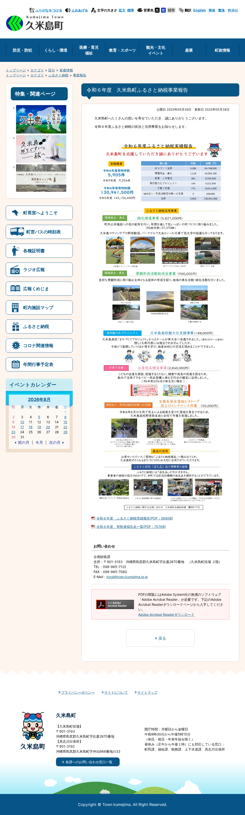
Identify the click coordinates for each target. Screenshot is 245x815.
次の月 (55, 442)
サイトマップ (147, 692)
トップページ (16, 70)
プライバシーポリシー (78, 692)
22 (65, 427)
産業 (189, 50)
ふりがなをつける (48, 10)
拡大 (122, 10)
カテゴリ (37, 70)
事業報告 (79, 75)
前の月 (23, 442)
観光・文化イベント (155, 50)
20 (48, 427)
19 (39, 427)
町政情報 (222, 50)
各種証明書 (34, 250)
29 (65, 432)
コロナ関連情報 (38, 345)
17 (22, 427)
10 (22, 422)
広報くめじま (36, 288)
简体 (212, 10)
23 (13, 432)
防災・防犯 (22, 50)
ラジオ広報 (34, 269)
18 (31, 427)
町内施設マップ (38, 307)
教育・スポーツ (122, 50)
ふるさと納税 (58, 75)
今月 (39, 442)
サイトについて (116, 692)
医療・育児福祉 (89, 50)
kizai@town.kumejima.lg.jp (127, 577)
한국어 (233, 10)
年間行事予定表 (38, 364)
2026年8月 (39, 399)
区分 (51, 70)
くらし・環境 (55, 50)
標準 (130, 10)
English (199, 10)
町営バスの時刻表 (43, 231)
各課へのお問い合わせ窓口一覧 (89, 762)
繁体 (221, 10)
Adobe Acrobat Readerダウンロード (166, 614)
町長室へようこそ (40, 212)
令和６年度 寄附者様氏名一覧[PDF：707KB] (131, 527)
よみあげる (79, 10)
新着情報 (66, 70)
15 (65, 422)
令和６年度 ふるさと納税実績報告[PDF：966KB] (134, 518)
